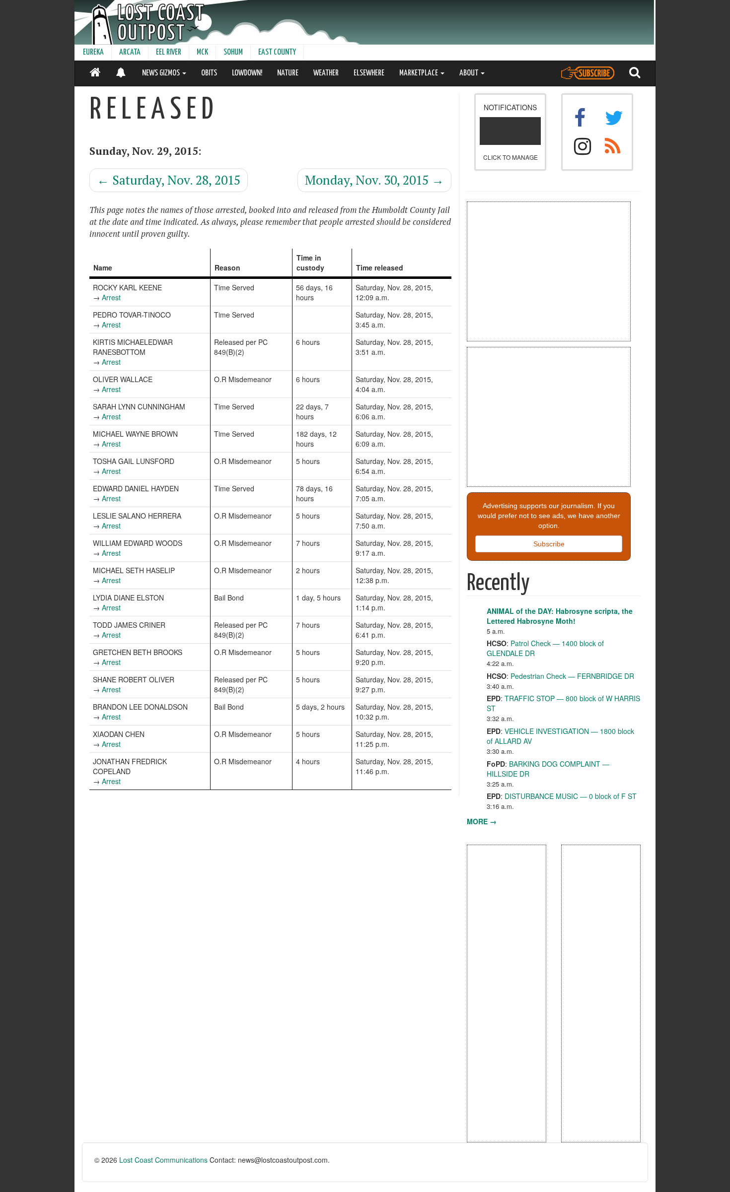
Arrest (111, 297)
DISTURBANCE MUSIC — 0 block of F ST (571, 796)
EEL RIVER (168, 52)
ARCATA (130, 52)
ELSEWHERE (369, 73)
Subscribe (549, 544)
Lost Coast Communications (163, 1160)
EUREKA (93, 52)
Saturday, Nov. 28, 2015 (168, 180)
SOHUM (233, 52)
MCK (202, 52)
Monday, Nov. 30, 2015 (374, 180)
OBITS (209, 73)
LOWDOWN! (247, 73)
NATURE (287, 73)
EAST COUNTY (277, 52)
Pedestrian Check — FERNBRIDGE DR (572, 676)
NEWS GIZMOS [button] (161, 73)
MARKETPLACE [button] (419, 73)
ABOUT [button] (469, 73)
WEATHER (326, 73)
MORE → (482, 821)
